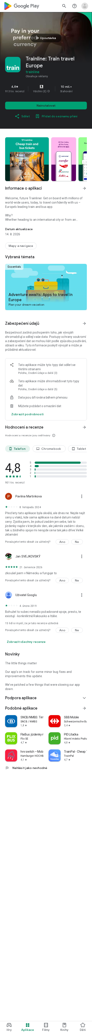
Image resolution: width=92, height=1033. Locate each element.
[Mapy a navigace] (21, 246)
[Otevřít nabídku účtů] (85, 6)
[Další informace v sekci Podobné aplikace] (84, 708)
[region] (46, 89)
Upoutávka (45, 38)
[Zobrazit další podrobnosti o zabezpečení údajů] (27, 414)
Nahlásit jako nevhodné (26, 768)
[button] (48, 91)
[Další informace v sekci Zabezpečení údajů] (84, 323)
